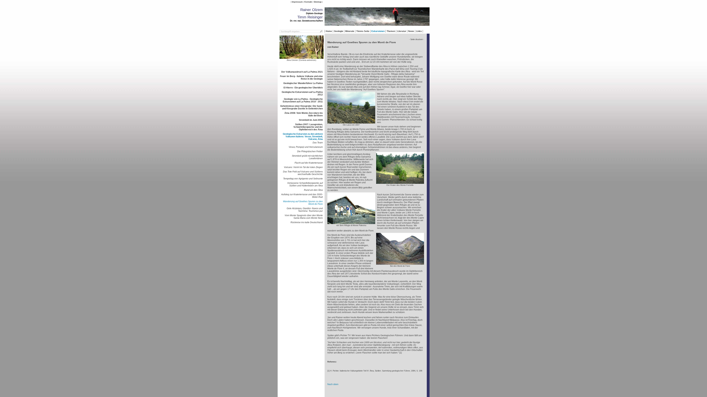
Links (419, 31)
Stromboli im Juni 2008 (311, 120)
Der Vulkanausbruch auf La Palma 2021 (302, 72)
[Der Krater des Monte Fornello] (400, 182)
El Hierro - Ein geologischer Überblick (303, 87)
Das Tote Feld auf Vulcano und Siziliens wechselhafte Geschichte (303, 173)
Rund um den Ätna (313, 190)
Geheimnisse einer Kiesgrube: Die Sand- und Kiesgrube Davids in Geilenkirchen (301, 107)
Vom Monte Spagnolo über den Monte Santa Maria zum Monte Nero (304, 216)
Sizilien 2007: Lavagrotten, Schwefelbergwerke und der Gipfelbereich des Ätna (308, 127)
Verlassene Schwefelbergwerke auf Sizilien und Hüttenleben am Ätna (305, 184)
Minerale (349, 31)
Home (329, 31)
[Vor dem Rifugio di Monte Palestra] (351, 222)
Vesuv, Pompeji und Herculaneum (306, 147)
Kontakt (308, 2)
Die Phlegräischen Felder (310, 151)
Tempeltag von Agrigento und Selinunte (303, 178)
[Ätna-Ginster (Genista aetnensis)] (301, 57)
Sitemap (318, 2)
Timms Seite (362, 31)
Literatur (401, 31)
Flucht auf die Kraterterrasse (309, 163)
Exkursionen (378, 31)
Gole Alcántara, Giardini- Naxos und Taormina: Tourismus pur (305, 209)
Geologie (338, 31)
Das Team (318, 142)
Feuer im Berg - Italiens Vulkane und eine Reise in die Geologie (301, 77)
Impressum (297, 2)
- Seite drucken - (416, 39)
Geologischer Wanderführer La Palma (303, 83)
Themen (391, 31)
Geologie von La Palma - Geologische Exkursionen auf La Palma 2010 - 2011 (303, 100)
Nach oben (332, 384)
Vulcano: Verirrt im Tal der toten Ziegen (303, 167)
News (411, 31)
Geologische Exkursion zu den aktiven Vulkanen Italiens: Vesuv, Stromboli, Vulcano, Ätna (303, 136)
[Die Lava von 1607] (351, 122)
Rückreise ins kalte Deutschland (307, 222)
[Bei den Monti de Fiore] (400, 263)
